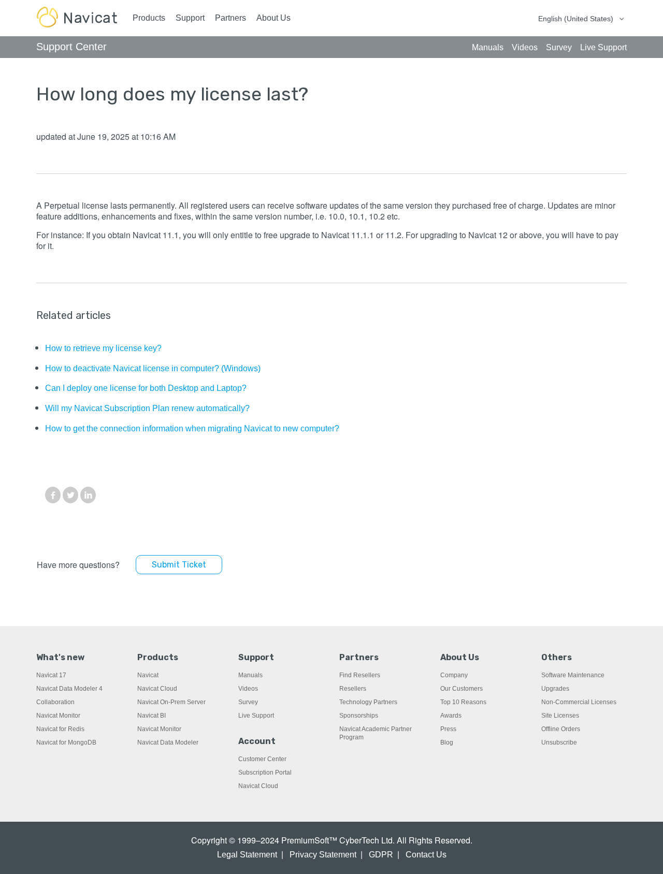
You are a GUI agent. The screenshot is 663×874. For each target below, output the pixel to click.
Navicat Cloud (157, 688)
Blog (446, 742)
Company (454, 675)
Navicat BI (151, 715)
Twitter (70, 495)
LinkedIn (88, 495)
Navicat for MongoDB (66, 742)
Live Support (256, 715)
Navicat (147, 675)
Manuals (250, 675)
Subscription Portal (265, 772)
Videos (248, 688)
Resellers (352, 688)
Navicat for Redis (60, 729)
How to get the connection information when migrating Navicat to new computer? (192, 428)
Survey (248, 702)
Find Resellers (359, 675)
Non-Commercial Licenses (578, 702)
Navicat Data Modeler (167, 742)
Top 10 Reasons (463, 702)
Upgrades (555, 688)
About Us (273, 17)
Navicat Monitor (58, 715)
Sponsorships (358, 715)
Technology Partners (368, 702)
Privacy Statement (323, 854)
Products (149, 17)
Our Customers (461, 688)
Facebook (53, 495)
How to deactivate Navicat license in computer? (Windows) (153, 368)
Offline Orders (560, 729)
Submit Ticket (179, 565)
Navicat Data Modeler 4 (69, 688)
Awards (451, 715)
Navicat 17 (51, 675)
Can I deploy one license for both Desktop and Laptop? (146, 388)
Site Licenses (560, 715)
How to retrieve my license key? (103, 348)
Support (190, 17)
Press (448, 729)
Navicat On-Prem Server (171, 702)
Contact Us (426, 854)
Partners (230, 17)
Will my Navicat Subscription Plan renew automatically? (147, 408)
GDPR (381, 854)
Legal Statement (247, 854)
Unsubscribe (559, 742)
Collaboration (55, 702)
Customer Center (262, 759)
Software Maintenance (572, 675)
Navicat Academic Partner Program (375, 733)
